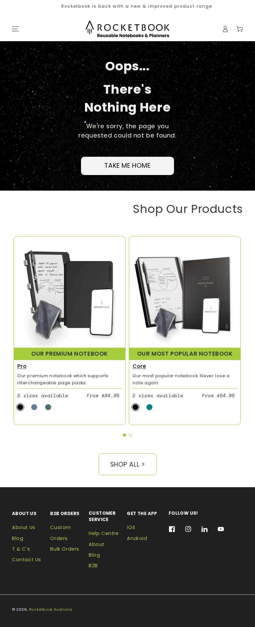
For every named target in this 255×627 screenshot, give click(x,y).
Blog (17, 538)
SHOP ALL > (127, 464)
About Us (24, 527)
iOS (131, 527)
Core (139, 366)
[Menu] (15, 29)
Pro (22, 366)
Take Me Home (127, 165)
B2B (93, 565)
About (97, 544)
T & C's (21, 549)
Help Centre (104, 533)
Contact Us (26, 559)
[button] (124, 435)
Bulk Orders (64, 549)
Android (137, 538)
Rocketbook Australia (50, 609)
